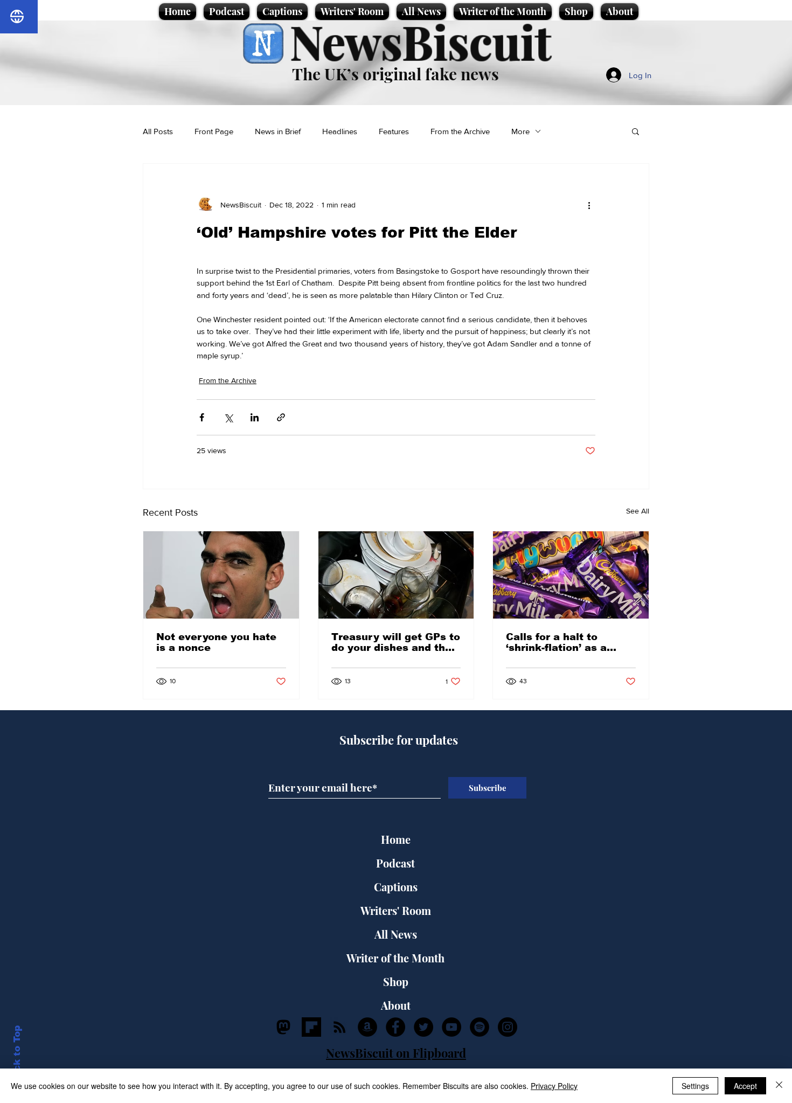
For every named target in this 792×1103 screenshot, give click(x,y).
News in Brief (278, 131)
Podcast (395, 863)
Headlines (339, 131)
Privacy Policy (554, 1085)
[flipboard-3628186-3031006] (311, 1027)
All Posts (158, 131)
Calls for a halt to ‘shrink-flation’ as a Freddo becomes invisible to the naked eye (563, 642)
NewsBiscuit (420, 41)
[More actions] (588, 204)
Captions (396, 886)
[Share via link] (281, 417)
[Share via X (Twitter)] (228, 417)
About (396, 1005)
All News (395, 934)
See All (637, 511)
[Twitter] (423, 1027)
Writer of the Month (395, 958)
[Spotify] (479, 1027)
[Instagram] (507, 1027)
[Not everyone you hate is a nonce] (221, 575)
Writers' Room (395, 910)
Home (396, 839)
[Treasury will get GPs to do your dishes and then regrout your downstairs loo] (396, 575)
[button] (635, 131)
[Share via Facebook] (202, 417)
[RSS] (339, 1027)
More (520, 131)
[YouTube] (451, 1027)
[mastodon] (283, 1027)
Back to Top (17, 1054)
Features (394, 131)
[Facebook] (395, 1027)
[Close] (779, 1085)
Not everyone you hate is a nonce (216, 642)
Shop (395, 981)
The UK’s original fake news (395, 74)
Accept (745, 1085)
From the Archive (460, 131)
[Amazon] (367, 1027)
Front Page (213, 131)
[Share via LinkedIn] (254, 417)
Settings (695, 1085)
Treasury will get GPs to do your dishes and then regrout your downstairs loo (395, 642)
